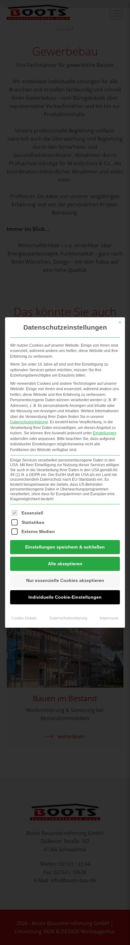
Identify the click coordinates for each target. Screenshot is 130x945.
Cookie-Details (24, 618)
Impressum (109, 618)
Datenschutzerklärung (29, 422)
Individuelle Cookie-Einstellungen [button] (65, 597)
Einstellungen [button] (104, 433)
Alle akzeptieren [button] (65, 563)
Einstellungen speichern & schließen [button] (65, 546)
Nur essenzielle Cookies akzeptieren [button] (65, 580)
